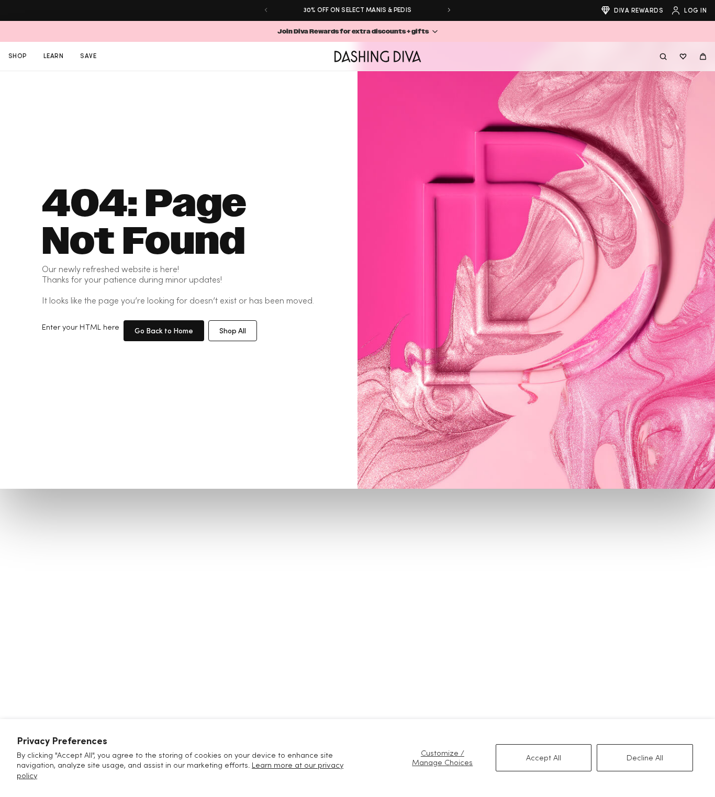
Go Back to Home (164, 330)
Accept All (543, 757)
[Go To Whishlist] (683, 56)
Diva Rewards (638, 10)
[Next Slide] (449, 10)
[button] (357, 31)
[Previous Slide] (266, 10)
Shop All (232, 330)
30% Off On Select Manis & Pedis (357, 10)
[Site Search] (663, 56)
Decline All (645, 757)
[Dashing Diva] (377, 56)
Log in (695, 10)
